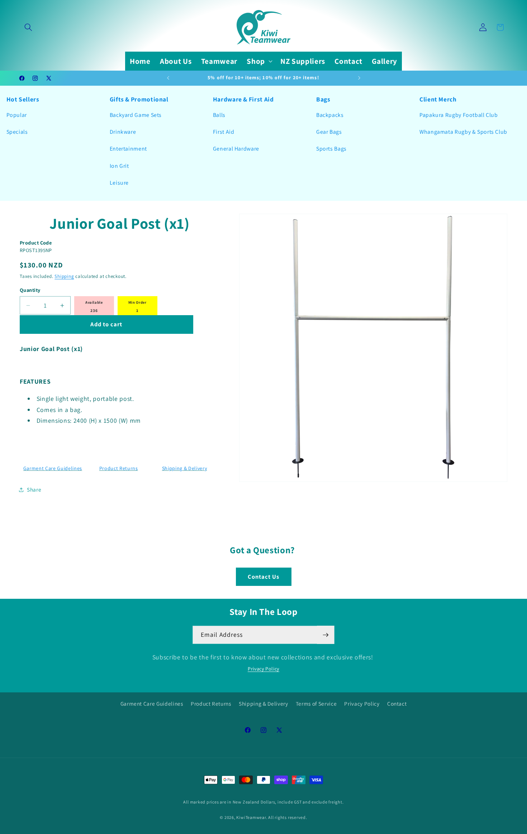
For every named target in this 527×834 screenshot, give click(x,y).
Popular (16, 115)
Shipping (64, 276)
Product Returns (118, 468)
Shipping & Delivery (184, 468)
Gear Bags (329, 132)
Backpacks (330, 115)
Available (94, 302)
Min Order (137, 302)
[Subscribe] (325, 635)
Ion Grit (119, 166)
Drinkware (123, 132)
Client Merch (438, 99)
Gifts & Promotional (139, 99)
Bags (323, 99)
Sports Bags (331, 148)
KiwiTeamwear (251, 817)
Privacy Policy (263, 668)
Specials (17, 132)
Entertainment (128, 148)
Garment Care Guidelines (52, 468)
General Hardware (236, 148)
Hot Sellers (22, 99)
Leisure (119, 182)
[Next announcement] (359, 78)
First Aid (223, 132)
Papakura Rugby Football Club (458, 115)
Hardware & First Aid (243, 99)
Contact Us (264, 577)
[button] (28, 27)
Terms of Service (316, 703)
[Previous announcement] (168, 78)
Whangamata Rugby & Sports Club (463, 132)
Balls (219, 115)
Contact (397, 703)
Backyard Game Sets (136, 115)
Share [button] (34, 489)
